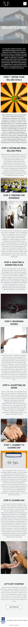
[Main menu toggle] (25, 3)
